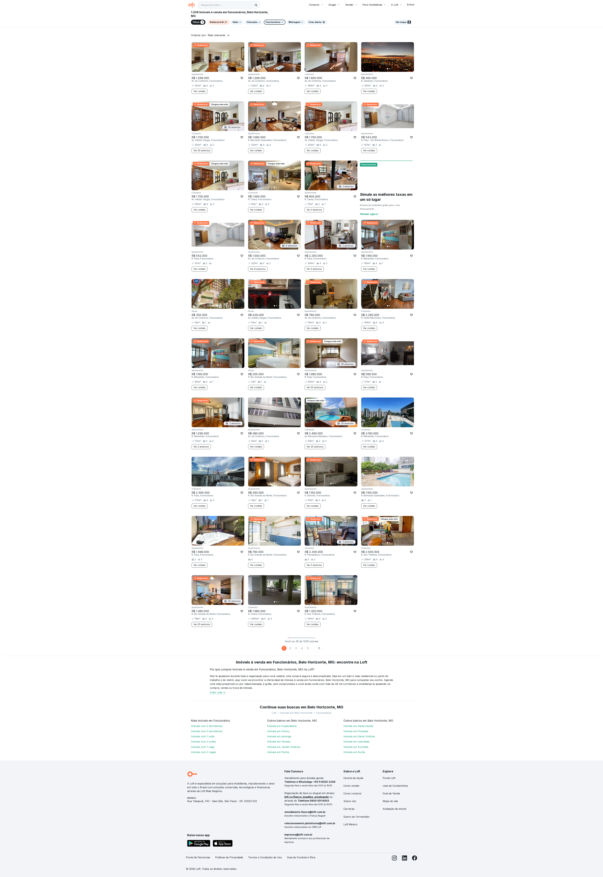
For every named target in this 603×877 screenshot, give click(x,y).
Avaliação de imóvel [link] (394, 808)
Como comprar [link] (352, 793)
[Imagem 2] (220, 68)
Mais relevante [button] (216, 35)
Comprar (314, 4)
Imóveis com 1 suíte (202, 736)
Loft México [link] (350, 824)
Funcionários (323, 712)
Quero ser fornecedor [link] (356, 816)
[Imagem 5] (226, 187)
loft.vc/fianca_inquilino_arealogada (306, 796)
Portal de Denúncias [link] (198, 857)
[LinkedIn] (404, 858)
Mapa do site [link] (390, 801)
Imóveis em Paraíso (279, 741)
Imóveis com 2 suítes (203, 741)
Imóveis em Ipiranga (279, 736)
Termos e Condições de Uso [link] (265, 857)
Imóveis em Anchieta (355, 746)
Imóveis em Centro (278, 731)
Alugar (332, 4)
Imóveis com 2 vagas (203, 752)
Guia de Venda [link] (391, 793)
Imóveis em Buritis (354, 752)
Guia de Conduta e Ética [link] (301, 857)
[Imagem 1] (218, 68)
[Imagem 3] (222, 187)
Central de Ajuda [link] (353, 778)
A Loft (394, 4)
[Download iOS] (223, 844)
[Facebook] (414, 858)
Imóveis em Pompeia (355, 731)
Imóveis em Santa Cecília (358, 726)
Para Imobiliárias (372, 4)
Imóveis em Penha (278, 752)
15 (319, 648)
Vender (349, 4)
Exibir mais (216, 692)
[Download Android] (198, 844)
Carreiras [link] (348, 808)
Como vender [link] (351, 785)
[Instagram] (394, 858)
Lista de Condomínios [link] (395, 785)
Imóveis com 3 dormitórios (207, 731)
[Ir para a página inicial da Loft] (192, 5)
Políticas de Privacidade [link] (229, 857)
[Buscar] (255, 5)
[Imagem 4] (224, 187)
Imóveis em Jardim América (283, 746)
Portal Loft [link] (389, 778)
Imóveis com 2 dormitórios (207, 726)
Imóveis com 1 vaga (202, 746)
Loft (274, 712)
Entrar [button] (411, 4)
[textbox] (228, 5)
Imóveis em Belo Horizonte (296, 712)
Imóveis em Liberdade (356, 741)
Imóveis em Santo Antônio (359, 736)
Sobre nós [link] (349, 801)
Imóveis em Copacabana (281, 726)
